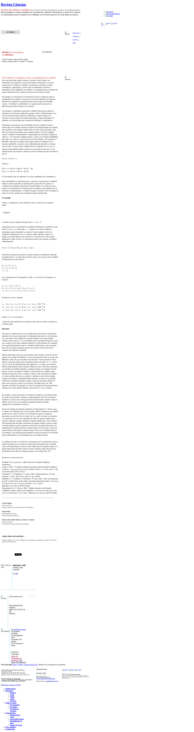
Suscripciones (10, 713)
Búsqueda (9, 691)
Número (13, 701)
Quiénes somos (11, 703)
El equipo (13, 707)
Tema (12, 695)
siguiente (76, 36)
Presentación (15, 705)
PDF (74, 43)
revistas (20, 665)
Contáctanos (10, 729)
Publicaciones (10, 689)
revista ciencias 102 (31, 665)
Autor (12, 699)
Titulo (12, 697)
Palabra (13, 693)
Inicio (15, 665)
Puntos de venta (16, 725)
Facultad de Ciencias (14, 710)
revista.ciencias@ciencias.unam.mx (45, 678)
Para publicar (10, 727)
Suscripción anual (16, 719)
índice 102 (77, 33)
